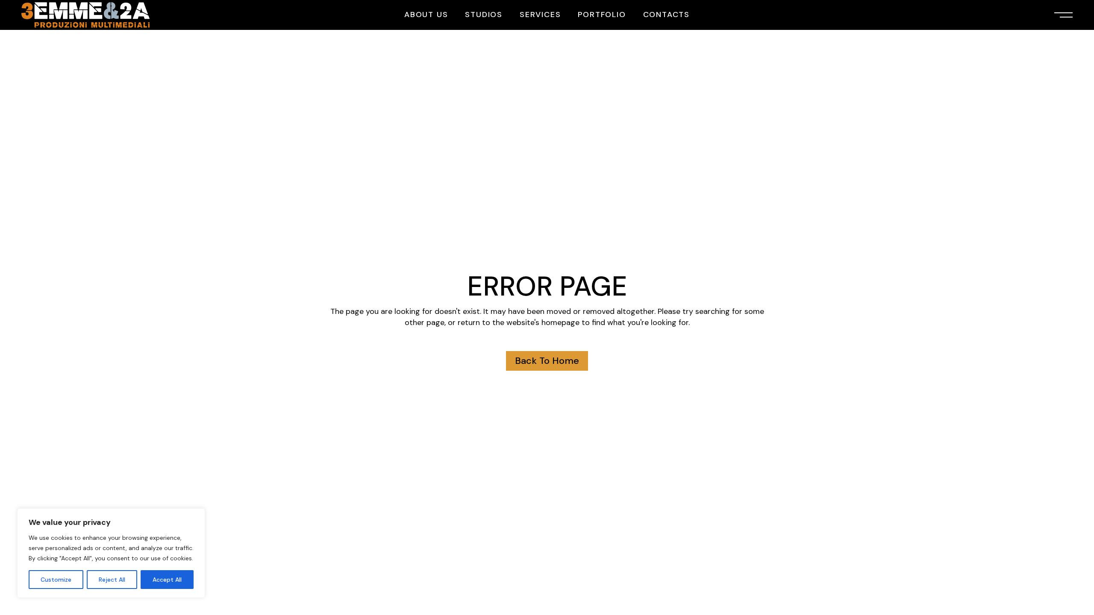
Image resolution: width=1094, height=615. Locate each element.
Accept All (167, 579)
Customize (56, 579)
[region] (111, 553)
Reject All (112, 579)
